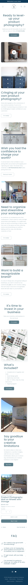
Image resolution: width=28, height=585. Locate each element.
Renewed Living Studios (13, 577)
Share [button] (4, 527)
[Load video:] (14, 52)
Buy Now (8, 464)
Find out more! (7, 174)
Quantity (3, 509)
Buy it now (14, 521)
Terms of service (10, 581)
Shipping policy (19, 581)
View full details (21, 527)
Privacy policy (20, 579)
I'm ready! (14, 35)
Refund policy (12, 579)
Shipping (3, 506)
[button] (2, 6)
